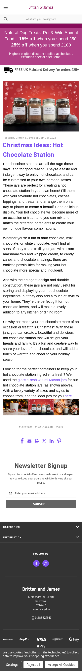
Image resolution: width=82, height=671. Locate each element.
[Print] (37, 441)
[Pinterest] (59, 441)
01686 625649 (43, 618)
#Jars (59, 427)
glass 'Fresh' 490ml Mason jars (42, 380)
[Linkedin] (52, 441)
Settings (12, 664)
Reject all (33, 664)
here (68, 396)
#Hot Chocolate (44, 427)
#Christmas (25, 427)
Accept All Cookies (61, 664)
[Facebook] (22, 441)
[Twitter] (44, 441)
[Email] (29, 441)
